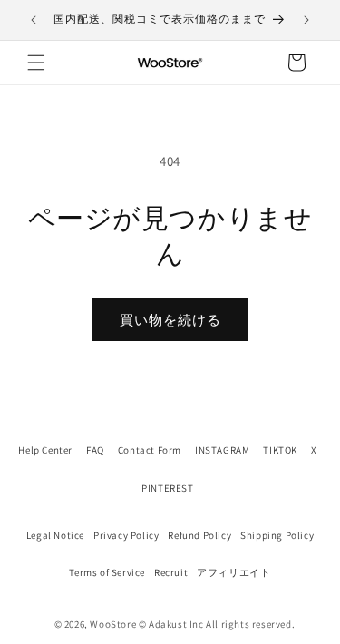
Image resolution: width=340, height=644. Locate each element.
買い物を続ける (170, 319)
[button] (36, 63)
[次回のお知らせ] (306, 20)
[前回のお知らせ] (33, 20)
